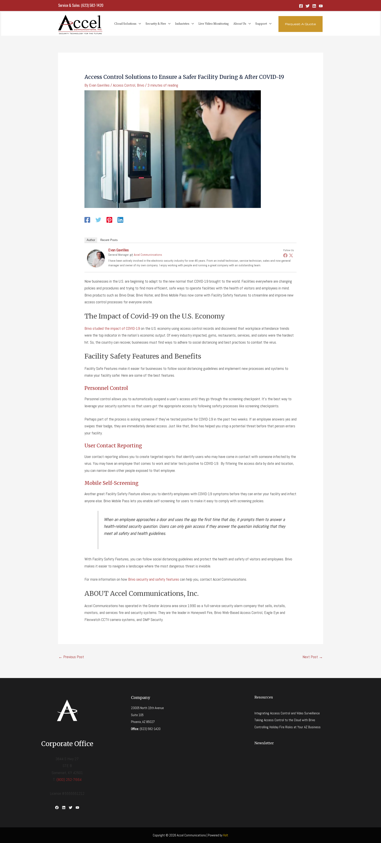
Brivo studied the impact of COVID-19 (112, 328)
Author (91, 240)
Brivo (140, 85)
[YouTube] (321, 6)
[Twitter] (308, 6)
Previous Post (71, 656)
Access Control (124, 85)
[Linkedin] (314, 6)
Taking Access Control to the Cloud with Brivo (284, 720)
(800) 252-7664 (69, 779)
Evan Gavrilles (118, 249)
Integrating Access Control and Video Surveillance (287, 713)
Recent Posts (109, 240)
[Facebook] (301, 6)
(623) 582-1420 (92, 5)
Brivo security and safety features (153, 579)
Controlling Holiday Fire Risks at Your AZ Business (287, 727)
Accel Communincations (148, 255)
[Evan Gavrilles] (96, 257)
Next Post (313, 656)
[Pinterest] (109, 219)
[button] (138, 24)
